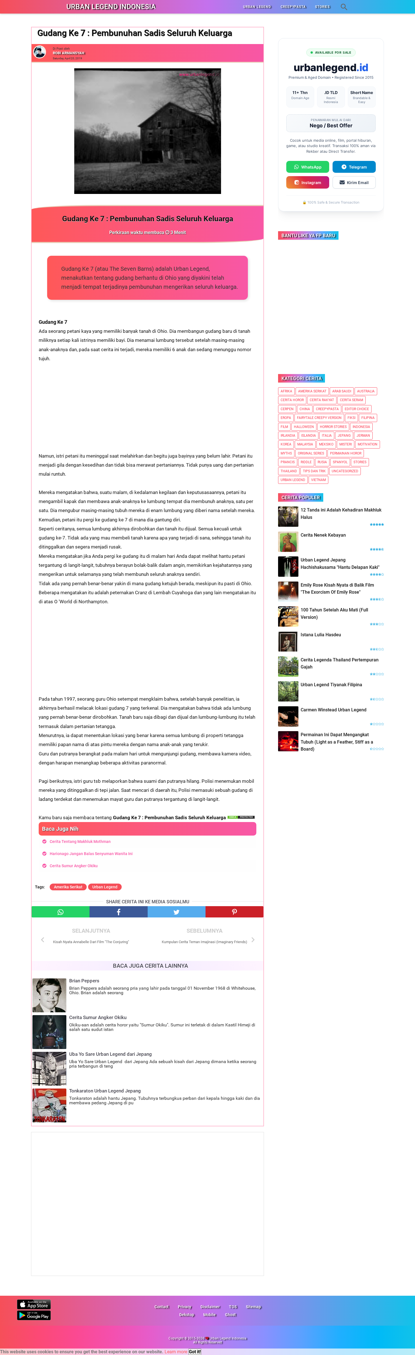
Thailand (289, 471)
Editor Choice (357, 409)
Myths (286, 453)
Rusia (322, 462)
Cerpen (287, 409)
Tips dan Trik (314, 471)
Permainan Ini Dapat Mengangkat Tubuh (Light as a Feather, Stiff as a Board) (337, 742)
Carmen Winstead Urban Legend (333, 710)
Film (284, 427)
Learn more (176, 1351)
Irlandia (288, 436)
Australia (366, 391)
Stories (359, 462)
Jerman (363, 436)
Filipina (368, 418)
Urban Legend (104, 887)
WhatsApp (311, 167)
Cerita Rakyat (322, 400)
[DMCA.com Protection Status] (241, 817)
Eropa (286, 418)
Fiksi (351, 418)
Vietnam (318, 480)
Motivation (367, 444)
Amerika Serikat (68, 887)
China (305, 409)
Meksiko (326, 444)
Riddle (306, 462)
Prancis (288, 462)
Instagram (311, 182)
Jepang (344, 436)
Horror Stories (333, 427)
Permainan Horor (345, 453)
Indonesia (361, 427)
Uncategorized (345, 471)
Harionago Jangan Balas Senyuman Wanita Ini (91, 853)
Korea (286, 444)
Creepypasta (327, 409)
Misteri (345, 444)
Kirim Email (358, 182)
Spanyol (340, 462)
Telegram (358, 167)
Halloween (304, 427)
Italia (327, 436)
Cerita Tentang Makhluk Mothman (80, 841)
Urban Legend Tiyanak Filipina (331, 684)
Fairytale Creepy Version (319, 418)
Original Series (311, 453)
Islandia (308, 436)
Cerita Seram (351, 400)
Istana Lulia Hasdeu (321, 634)
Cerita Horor (292, 400)
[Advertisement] (147, 411)
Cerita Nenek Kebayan (323, 535)
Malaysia (305, 444)
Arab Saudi (341, 391)
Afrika (286, 391)
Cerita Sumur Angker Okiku (74, 866)
